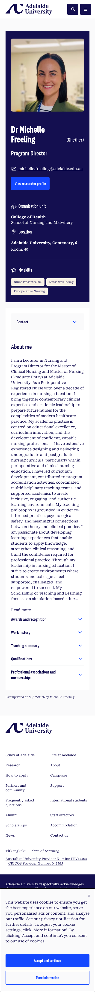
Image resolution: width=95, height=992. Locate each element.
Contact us (59, 835)
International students (68, 800)
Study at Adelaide (20, 755)
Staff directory (62, 815)
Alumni (12, 815)
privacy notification (59, 919)
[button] (47, 321)
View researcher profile (32, 183)
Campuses (58, 775)
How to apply (17, 775)
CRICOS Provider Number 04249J (35, 863)
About (55, 765)
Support (57, 785)
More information (47, 977)
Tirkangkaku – (32, 851)
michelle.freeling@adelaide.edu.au (50, 169)
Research (13, 765)
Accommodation (63, 825)
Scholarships (16, 825)
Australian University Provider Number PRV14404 (46, 859)
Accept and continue (47, 960)
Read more (21, 610)
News (10, 835)
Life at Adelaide (63, 755)
